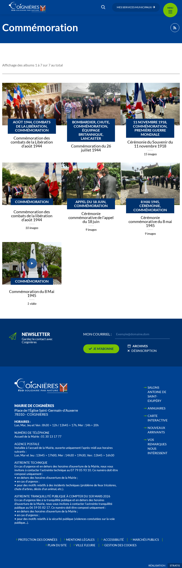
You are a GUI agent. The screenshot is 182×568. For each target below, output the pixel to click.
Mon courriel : (97, 334)
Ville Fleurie (85, 545)
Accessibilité (113, 539)
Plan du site (57, 545)
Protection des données (37, 539)
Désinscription (144, 351)
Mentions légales (80, 539)
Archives (140, 346)
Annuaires (156, 408)
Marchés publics (146, 539)
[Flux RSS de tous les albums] (174, 27)
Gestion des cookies (120, 545)
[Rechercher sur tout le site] (103, 7)
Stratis (175, 565)
